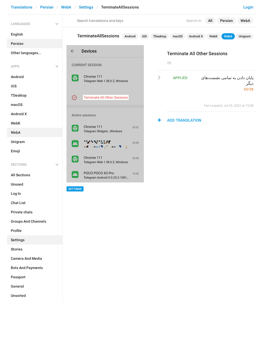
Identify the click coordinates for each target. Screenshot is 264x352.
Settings (86, 7)
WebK (213, 36)
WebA (66, 7)
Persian (46, 7)
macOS (178, 36)
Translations (21, 7)
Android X (196, 36)
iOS (144, 36)
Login (248, 7)
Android (130, 36)
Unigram (245, 36)
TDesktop (159, 36)
